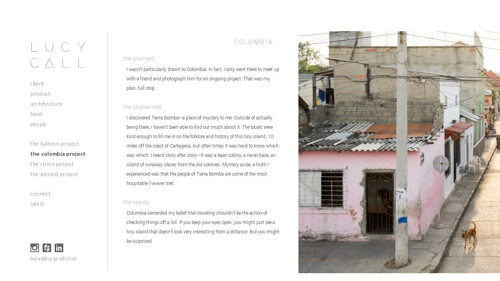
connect (40, 193)
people (38, 124)
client (37, 83)
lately (37, 203)
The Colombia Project (58, 153)
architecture (46, 103)
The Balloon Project (54, 143)
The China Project (52, 163)
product (40, 93)
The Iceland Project (54, 174)
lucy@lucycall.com (53, 258)
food (36, 113)
